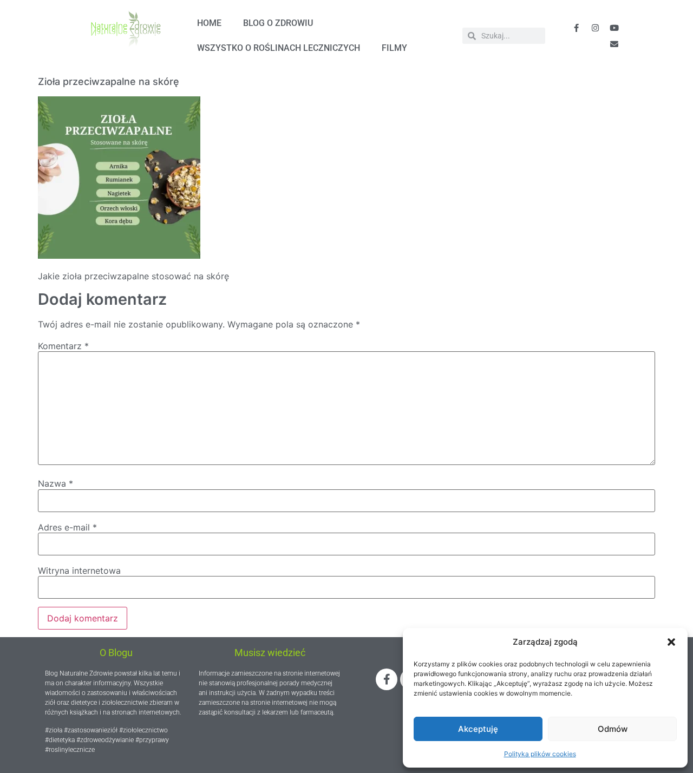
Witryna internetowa (79, 570)
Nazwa (55, 483)
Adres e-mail (67, 527)
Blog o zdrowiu (278, 23)
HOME (209, 23)
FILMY (394, 48)
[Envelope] (614, 44)
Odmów (612, 729)
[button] (671, 642)
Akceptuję (478, 729)
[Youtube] (614, 27)
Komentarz (63, 346)
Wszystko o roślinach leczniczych (278, 48)
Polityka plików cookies (540, 754)
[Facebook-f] (576, 27)
